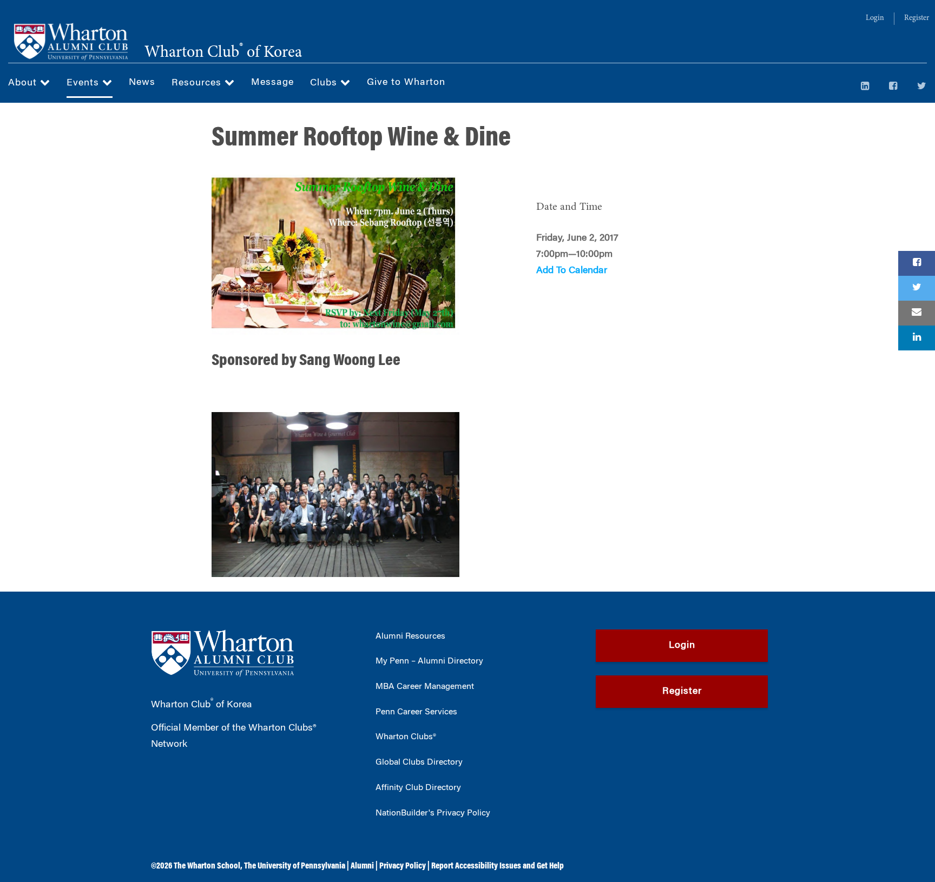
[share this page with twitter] (916, 288)
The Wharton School (207, 866)
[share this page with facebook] (916, 263)
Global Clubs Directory (419, 762)
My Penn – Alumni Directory (429, 661)
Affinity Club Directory (418, 788)
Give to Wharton (406, 83)
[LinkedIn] (865, 87)
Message (272, 83)
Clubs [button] (325, 83)
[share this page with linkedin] (916, 338)
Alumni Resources (410, 636)
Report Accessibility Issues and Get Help (497, 866)
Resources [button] (198, 83)
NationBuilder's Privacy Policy (433, 813)
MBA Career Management (425, 686)
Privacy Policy (402, 866)
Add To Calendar (571, 271)
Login (875, 18)
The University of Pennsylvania (294, 866)
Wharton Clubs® (406, 737)
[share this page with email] (916, 313)
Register (916, 18)
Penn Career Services (416, 712)
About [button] (24, 83)
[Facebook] (893, 87)
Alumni (362, 866)
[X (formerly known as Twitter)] (922, 87)
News (142, 83)
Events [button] (84, 83)
